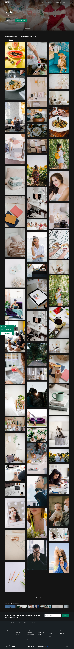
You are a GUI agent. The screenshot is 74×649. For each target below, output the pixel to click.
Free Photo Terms (12, 622)
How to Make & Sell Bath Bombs (64, 629)
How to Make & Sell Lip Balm (53, 635)
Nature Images (29, 630)
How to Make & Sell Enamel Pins (63, 632)
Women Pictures (18, 636)
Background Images (30, 634)
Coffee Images (18, 630)
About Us (33, 622)
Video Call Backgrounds (31, 639)
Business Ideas (51, 628)
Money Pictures (29, 632)
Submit (65, 615)
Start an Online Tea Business (52, 632)
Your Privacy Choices (42, 646)
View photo (27, 28)
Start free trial (7, 333)
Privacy (29, 622)
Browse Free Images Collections (8, 631)
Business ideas (58, 2)
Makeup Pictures (41, 628)
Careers (6, 622)
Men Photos (29, 636)
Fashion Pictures (30, 628)
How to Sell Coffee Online (64, 635)
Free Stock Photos (8, 628)
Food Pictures (40, 630)
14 (42, 597)
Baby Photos (18, 639)
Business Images (19, 628)
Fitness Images (40, 637)
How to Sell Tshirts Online (64, 639)
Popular (11, 39)
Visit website (9, 20)
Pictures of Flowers (19, 637)
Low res (21, 67)
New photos (50, 2)
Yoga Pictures (29, 637)
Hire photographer (21, 20)
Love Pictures (40, 636)
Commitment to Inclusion (22, 622)
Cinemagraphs (40, 634)
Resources (65, 2)
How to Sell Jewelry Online (63, 637)
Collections (43, 2)
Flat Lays (17, 634)
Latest (6, 39)
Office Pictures (18, 632)
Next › (40, 597)
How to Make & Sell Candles (52, 640)
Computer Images (41, 632)
